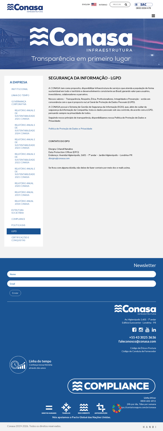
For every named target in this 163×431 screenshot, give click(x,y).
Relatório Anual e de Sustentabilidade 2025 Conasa (25, 114)
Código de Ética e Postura (143, 348)
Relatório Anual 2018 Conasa (24, 202)
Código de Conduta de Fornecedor (139, 351)
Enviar (15, 293)
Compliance (18, 219)
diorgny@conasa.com (59, 158)
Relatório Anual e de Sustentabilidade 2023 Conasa (25, 143)
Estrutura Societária (17, 211)
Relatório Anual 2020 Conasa (24, 184)
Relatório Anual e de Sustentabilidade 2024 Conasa (25, 129)
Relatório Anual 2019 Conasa (24, 193)
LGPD (14, 231)
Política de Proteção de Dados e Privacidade (70, 128)
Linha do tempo (20, 95)
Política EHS (18, 225)
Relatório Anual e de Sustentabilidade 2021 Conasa (25, 172)
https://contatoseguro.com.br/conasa (137, 407)
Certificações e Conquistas (20, 239)
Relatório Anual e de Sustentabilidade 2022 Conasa (25, 158)
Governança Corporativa (18, 103)
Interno (103, 4)
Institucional (19, 89)
